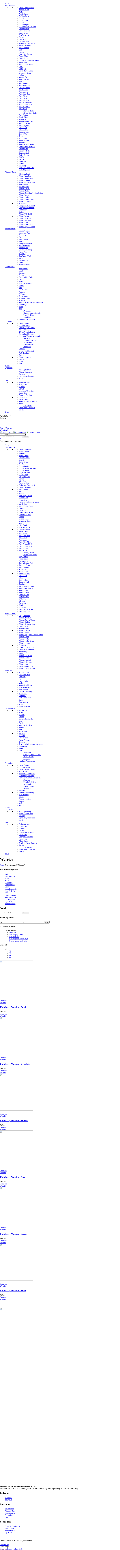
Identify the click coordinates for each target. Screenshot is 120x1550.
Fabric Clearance (25, 46)
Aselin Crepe (23, 14)
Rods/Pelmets (28, 345)
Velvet (21, 262)
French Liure (23, 58)
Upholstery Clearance (27, 376)
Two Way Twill (24, 170)
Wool (21, 307)
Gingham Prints (24, 174)
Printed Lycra (24, 216)
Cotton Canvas (24, 326)
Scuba (21, 136)
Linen (7, 887)
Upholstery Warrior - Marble (14, 1120)
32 (10, 953)
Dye (20, 279)
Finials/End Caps (29, 340)
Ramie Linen (23, 117)
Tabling (21, 355)
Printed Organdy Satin (27, 182)
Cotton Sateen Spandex (27, 27)
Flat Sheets (27, 406)
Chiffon (21, 22)
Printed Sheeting (25, 357)
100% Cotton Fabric (26, 8)
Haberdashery (10, 885)
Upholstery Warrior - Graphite (15, 1064)
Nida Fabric (23, 83)
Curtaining (9, 883)
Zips (20, 309)
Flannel (21, 52)
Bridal (7, 881)
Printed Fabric (10, 1511)
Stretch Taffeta (24, 151)
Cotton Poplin (24, 24)
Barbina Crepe (24, 16)
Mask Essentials (11, 889)
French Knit (23, 56)
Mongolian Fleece (25, 243)
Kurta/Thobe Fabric (26, 65)
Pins (20, 288)
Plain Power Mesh (25, 102)
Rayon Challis (24, 187)
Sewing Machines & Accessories (31, 302)
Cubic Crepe (23, 33)
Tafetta (21, 359)
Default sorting (14, 932)
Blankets (22, 387)
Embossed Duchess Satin (28, 43)
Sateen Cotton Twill (26, 121)
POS (6, 893)
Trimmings (23, 305)
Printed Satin (23, 222)
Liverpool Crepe (25, 73)
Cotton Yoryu (24, 29)
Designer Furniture (26, 395)
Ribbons (22, 294)
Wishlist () (4, 430)
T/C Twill (22, 157)
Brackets (26, 338)
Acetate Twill (24, 10)
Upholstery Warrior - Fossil (13, 1007)
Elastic (21, 281)
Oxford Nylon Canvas (27, 328)
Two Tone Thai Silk (26, 168)
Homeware (23, 397)
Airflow (22, 12)
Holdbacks (27, 347)
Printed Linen (24, 195)
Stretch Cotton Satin (26, 145)
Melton (21, 241)
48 (10, 955)
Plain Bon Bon (24, 94)
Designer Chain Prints (27, 206)
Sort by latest (14, 937)
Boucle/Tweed (24, 231)
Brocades (22, 203)
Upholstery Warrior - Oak (12, 1177)
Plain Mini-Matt (24, 100)
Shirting (22, 142)
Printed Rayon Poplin (27, 227)
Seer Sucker (23, 138)
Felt (20, 50)
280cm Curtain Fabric (27, 332)
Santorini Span (24, 123)
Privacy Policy (10, 1528)
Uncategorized (10, 899)
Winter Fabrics (10, 904)
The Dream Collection (27, 408)
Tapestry (22, 374)
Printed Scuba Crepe (26, 199)
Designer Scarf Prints (26, 208)
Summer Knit (24, 153)
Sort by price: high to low (18, 941)
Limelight (22, 69)
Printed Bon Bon (25, 176)
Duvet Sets (23, 393)
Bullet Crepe (23, 20)
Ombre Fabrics (24, 88)
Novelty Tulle (28, 111)
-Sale (6, 874)
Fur (20, 237)
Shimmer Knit (24, 140)
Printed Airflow (24, 189)
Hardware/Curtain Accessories (30, 336)
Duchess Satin (24, 41)
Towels (21, 410)
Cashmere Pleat (24, 233)
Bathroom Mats (24, 382)
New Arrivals (10, 891)
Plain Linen (23, 96)
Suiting (21, 212)
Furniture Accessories (27, 319)
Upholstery (9, 902)
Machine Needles (25, 283)
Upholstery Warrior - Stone (13, 1290)
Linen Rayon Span (26, 71)
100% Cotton (24, 323)
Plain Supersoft (24, 107)
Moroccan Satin (24, 79)
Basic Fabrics (10, 876)
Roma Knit (23, 252)
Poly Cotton (23, 115)
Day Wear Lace (24, 35)
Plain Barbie (23, 92)
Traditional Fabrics (26, 225)
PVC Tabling (24, 353)
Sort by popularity (16, 935)
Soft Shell (22, 254)
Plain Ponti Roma (25, 105)
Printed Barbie (24, 191)
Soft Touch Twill (25, 256)
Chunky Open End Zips (32, 313)
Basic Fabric (9, 1509)
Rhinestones (23, 296)
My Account (9, 1533)
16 (10, 951)
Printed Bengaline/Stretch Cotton (31, 193)
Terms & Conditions (12, 1526)
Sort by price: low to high (18, 939)
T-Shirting (22, 166)
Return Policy (10, 1530)
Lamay (21, 67)
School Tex (23, 128)
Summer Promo (10, 897)
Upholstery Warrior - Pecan (13, 1234)
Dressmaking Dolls (26, 277)
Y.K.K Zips (23, 290)
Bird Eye (22, 18)
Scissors (22, 300)
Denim (21, 37)
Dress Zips (27, 311)
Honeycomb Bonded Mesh (29, 60)
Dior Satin (22, 39)
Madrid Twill (23, 77)
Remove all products (14, 1549)
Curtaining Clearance (26, 334)
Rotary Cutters (24, 298)
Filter (47, 922)
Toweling (22, 161)
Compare (3, 1549)
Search (25, 913)
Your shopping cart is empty (10, 441)
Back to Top (4, 1545)
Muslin (21, 81)
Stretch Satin (23, 149)
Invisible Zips (28, 315)
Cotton (21, 275)
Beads (21, 271)
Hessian (22, 349)
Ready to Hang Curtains (28, 401)
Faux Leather (24, 48)
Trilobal (21, 163)
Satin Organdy (24, 126)
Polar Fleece (23, 248)
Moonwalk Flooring (26, 351)
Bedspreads (23, 385)
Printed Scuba (24, 197)
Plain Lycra (23, 98)
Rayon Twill (23, 119)
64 (10, 957)
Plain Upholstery (25, 370)
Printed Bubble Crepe (27, 178)
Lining (21, 75)
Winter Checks (24, 265)
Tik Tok (22, 159)
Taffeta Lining (24, 155)
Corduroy (22, 235)
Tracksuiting (23, 260)
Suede (21, 258)
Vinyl (21, 378)
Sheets (21, 403)
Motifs (21, 286)
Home (2, 865)
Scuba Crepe (23, 130)
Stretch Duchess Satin (27, 147)
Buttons (21, 273)
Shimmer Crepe (24, 132)
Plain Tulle (23, 109)
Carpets (21, 389)
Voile (21, 361)
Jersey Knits (23, 239)
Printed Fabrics (10, 895)
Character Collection (26, 391)
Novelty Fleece (24, 246)
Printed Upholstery (26, 372)
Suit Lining (23, 210)
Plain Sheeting (24, 330)
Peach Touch (23, 90)
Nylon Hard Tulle (30, 113)
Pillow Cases (23, 399)
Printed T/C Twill (25, 214)
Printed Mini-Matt (25, 220)
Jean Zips (26, 317)
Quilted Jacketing (25, 250)
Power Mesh (23, 185)
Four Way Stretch (25, 54)
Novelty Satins (24, 86)
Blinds (7, 878)
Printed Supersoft (25, 201)
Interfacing (23, 62)
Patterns (22, 292)
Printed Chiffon (24, 180)
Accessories (23, 269)
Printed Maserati (25, 218)
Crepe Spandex (24, 31)
